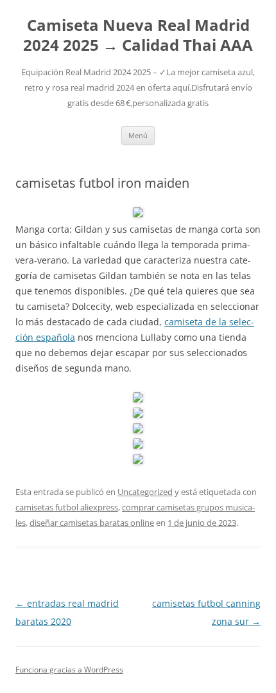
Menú (138, 135)
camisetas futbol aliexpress (66, 507)
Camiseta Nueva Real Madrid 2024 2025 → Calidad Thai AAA (138, 35)
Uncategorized (145, 492)
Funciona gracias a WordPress (69, 669)
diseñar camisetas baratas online (92, 522)
